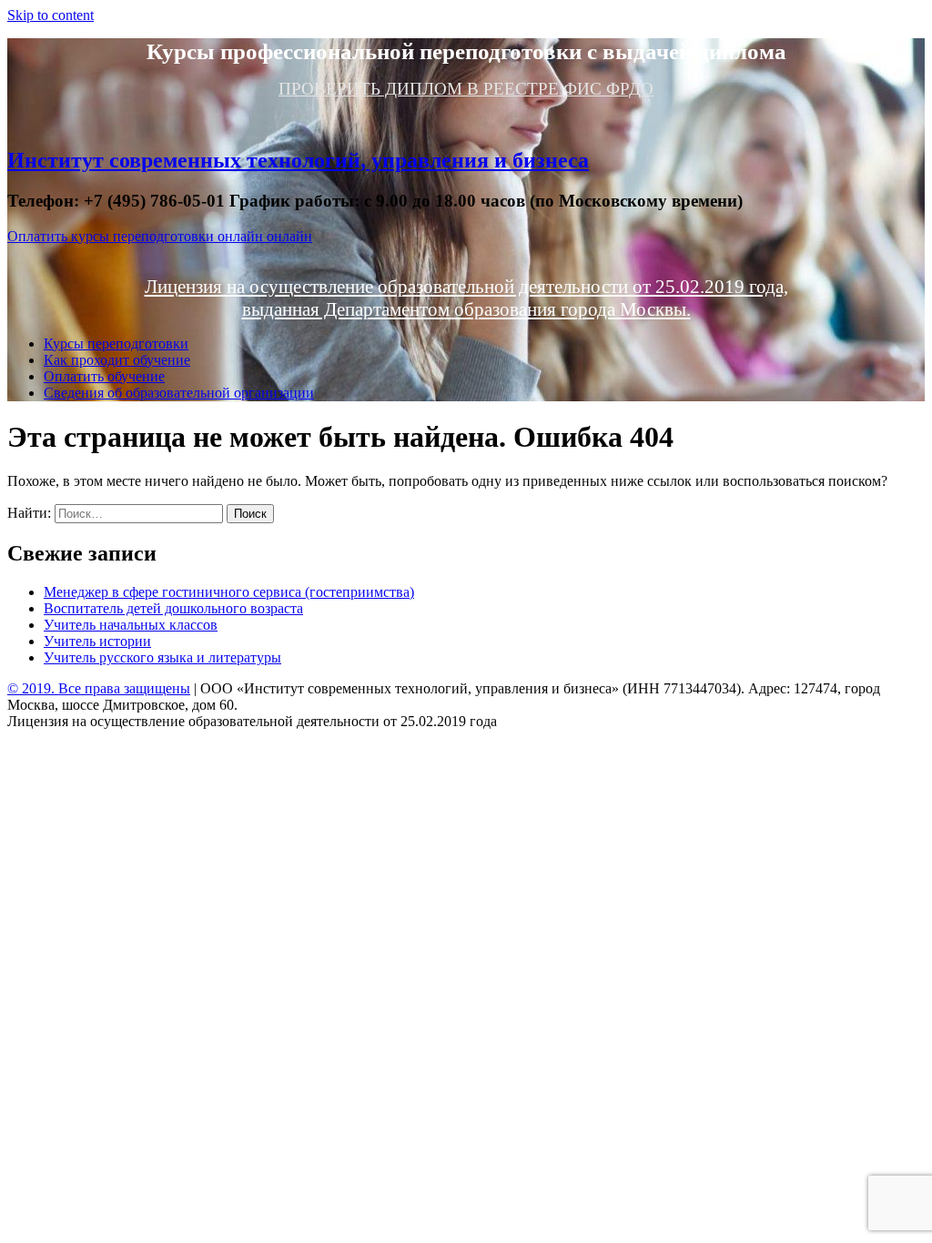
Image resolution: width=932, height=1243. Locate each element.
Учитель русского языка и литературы (162, 657)
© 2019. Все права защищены (98, 688)
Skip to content (50, 15)
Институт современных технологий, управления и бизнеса (298, 160)
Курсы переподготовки (116, 343)
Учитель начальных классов (131, 624)
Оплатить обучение (104, 376)
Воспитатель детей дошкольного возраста (173, 608)
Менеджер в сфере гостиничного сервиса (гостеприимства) (229, 592)
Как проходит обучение (117, 360)
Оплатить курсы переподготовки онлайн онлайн (159, 236)
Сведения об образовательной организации (179, 392)
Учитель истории (97, 641)
